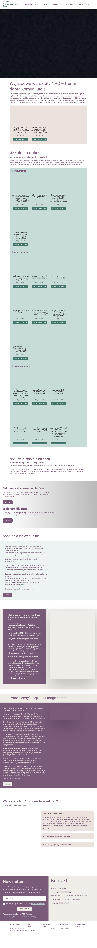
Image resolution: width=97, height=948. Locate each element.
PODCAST (56, 4)
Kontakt (8, 502)
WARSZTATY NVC (12, 4)
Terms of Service (26, 917)
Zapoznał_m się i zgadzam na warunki (25, 904)
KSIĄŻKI (44, 4)
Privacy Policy (12, 917)
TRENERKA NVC (30, 4)
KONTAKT (69, 4)
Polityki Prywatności (38, 904)
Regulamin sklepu (64, 924)
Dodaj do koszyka (21, 139)
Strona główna (15, 924)
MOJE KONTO (84, 4)
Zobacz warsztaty (23, 68)
